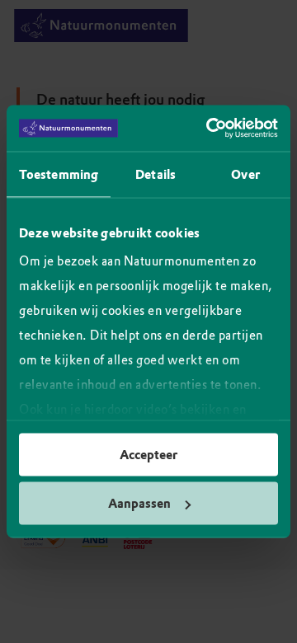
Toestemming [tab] (58, 174)
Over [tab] (245, 174)
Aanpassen (139, 503)
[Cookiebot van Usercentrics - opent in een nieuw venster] (209, 128)
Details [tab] (155, 174)
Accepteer (148, 454)
